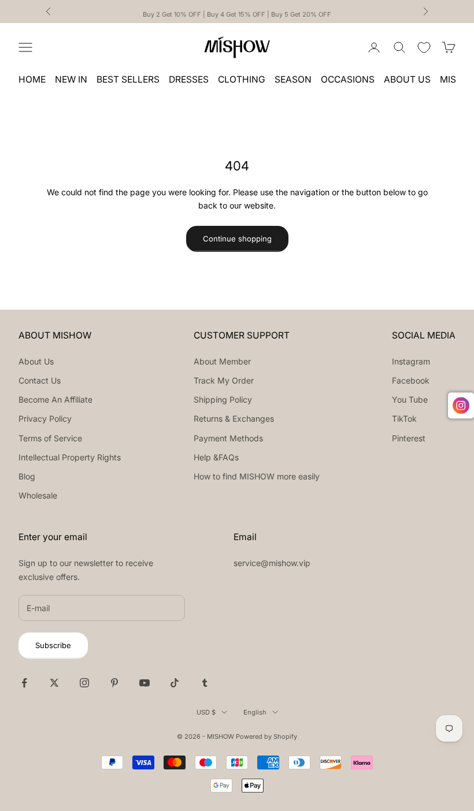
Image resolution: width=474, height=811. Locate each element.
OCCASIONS (348, 79)
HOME (32, 79)
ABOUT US (407, 79)
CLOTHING (241, 79)
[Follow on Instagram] (84, 683)
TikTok (404, 418)
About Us (36, 361)
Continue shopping (237, 238)
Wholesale (37, 495)
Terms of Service (50, 438)
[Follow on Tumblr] (204, 683)
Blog (26, 476)
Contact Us (39, 380)
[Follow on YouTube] (144, 683)
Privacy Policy (45, 418)
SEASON (293, 79)
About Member (222, 361)
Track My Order (224, 380)
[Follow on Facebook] (24, 683)
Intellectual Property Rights (69, 457)
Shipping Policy (223, 399)
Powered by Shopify (266, 736)
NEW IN (71, 79)
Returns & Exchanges (234, 418)
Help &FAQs (216, 457)
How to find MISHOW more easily (257, 476)
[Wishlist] (424, 48)
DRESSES (189, 79)
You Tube (410, 399)
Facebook (410, 380)
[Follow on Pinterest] (114, 683)
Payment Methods (228, 438)
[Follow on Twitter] (54, 683)
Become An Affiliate (55, 399)
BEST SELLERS (128, 79)
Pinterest (408, 438)
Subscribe (53, 645)
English (254, 712)
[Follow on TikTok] (174, 683)
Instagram (411, 361)
